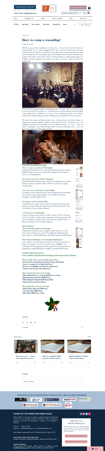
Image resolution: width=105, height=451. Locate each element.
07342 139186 (18, 13)
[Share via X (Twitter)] (27, 322)
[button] (89, 7)
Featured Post (56, 24)
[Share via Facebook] (23, 322)
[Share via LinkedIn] (31, 322)
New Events (46, 24)
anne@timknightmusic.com (44, 428)
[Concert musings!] (26, 346)
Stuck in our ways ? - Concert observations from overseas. (25, 357)
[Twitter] (86, 414)
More (64, 24)
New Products (36, 24)
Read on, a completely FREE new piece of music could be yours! (52, 357)
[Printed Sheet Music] (52, 346)
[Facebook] (81, 414)
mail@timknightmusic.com (30, 13)
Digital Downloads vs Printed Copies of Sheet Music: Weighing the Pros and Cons (78, 357)
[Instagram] (89, 414)
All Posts (16, 24)
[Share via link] (35, 322)
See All (89, 336)
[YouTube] (83, 414)
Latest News (25, 24)
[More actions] (82, 35)
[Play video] (52, 147)
